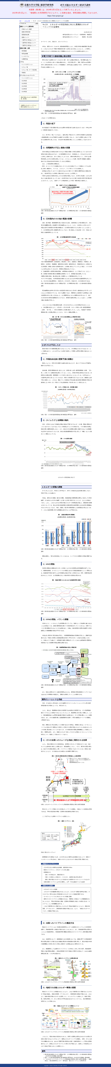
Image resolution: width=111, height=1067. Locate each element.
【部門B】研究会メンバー (28, 42)
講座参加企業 (25, 34)
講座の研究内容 (25, 32)
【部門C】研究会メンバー (28, 45)
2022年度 (24, 83)
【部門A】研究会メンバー (28, 40)
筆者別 (23, 72)
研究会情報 (24, 53)
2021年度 (24, 86)
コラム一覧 (27, 20)
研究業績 (24, 51)
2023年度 (24, 80)
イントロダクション (27, 64)
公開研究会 (24, 59)
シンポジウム (25, 56)
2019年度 (24, 91)
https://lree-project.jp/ (55, 16)
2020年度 (24, 89)
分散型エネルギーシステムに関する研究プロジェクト (29, 106)
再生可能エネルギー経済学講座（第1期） (29, 98)
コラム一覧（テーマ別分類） (29, 70)
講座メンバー (25, 37)
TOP (20, 20)
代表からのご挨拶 (26, 29)
